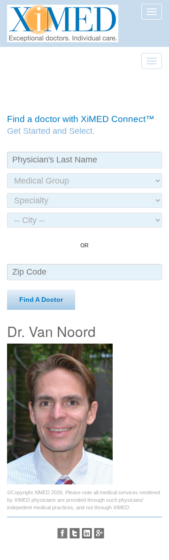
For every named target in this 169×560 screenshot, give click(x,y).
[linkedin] (87, 533)
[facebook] (62, 533)
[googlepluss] (99, 533)
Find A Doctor (41, 299)
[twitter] (75, 533)
